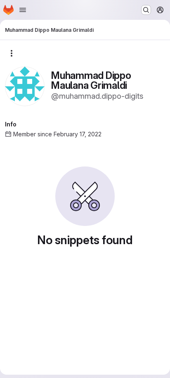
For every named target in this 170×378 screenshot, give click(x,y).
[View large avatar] (25, 85)
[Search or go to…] (146, 10)
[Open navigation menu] (22, 10)
